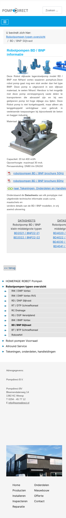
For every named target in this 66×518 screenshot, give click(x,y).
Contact (39, 501)
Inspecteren (20, 501)
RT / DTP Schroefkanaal (25, 305)
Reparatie (19, 506)
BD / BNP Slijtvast (21, 325)
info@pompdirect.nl (18, 402)
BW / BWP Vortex (21, 320)
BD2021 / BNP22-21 (26, 233)
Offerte (38, 495)
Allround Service (16, 346)
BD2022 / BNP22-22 (27, 237)
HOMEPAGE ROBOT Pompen (24, 281)
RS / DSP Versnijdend (23, 315)
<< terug (9, 268)
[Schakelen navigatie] (5, 21)
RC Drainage (18, 310)
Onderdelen (41, 485)
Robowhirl (17, 334)
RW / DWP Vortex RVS (24, 295)
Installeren (19, 495)
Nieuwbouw (41, 490)
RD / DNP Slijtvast (21, 300)
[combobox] (52, 10)
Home (16, 485)
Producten (19, 490)
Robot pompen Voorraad (22, 340)
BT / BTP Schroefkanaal (25, 329)
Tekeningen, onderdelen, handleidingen (31, 351)
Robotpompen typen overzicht (26, 286)
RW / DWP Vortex (21, 290)
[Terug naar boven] (60, 511)
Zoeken (38, 10)
